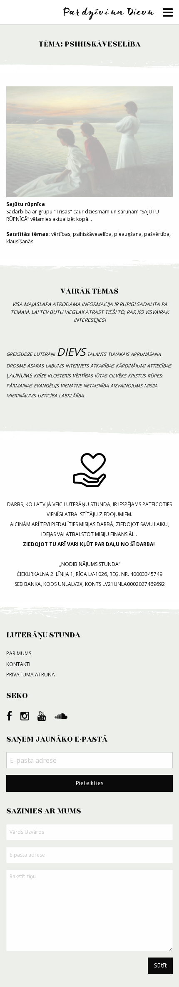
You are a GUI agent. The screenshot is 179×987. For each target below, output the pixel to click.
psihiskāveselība (92, 234)
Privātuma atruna (30, 674)
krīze (40, 375)
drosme (15, 365)
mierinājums (21, 395)
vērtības (60, 234)
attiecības (159, 365)
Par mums (18, 653)
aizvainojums (126, 385)
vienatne (71, 385)
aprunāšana (146, 354)
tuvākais (118, 354)
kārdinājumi (130, 365)
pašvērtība (156, 234)
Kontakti (18, 664)
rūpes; (155, 375)
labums (54, 365)
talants (96, 354)
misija (150, 385)
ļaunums (19, 375)
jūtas (100, 375)
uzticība (47, 395)
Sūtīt (160, 965)
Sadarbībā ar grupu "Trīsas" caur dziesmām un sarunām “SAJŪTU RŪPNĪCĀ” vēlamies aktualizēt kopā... (82, 212)
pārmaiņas (19, 385)
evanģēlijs (46, 385)
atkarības (102, 365)
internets (77, 365)
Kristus (137, 375)
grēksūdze (19, 354)
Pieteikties (89, 783)
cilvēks (117, 375)
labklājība (71, 395)
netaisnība (96, 385)
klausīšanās (19, 241)
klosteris (59, 375)
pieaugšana (128, 234)
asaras (35, 365)
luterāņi (44, 354)
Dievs (71, 352)
